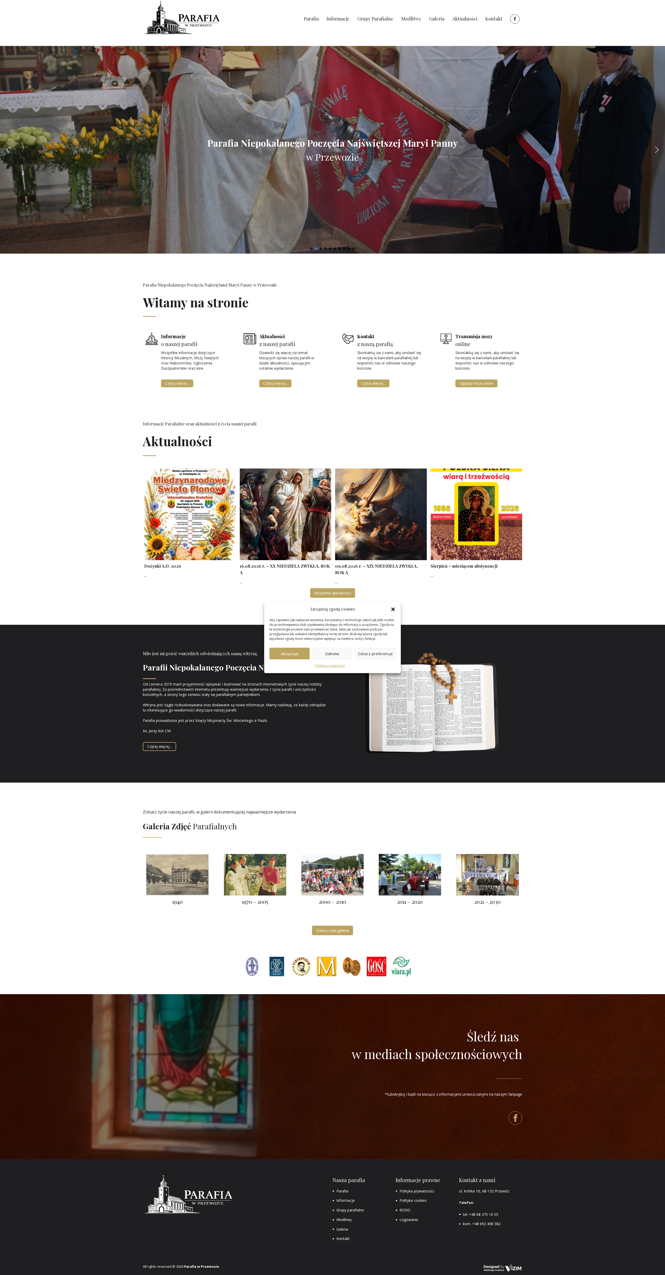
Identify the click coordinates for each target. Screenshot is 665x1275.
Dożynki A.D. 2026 (162, 566)
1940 (177, 901)
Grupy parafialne (350, 1210)
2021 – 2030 (487, 901)
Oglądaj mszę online (476, 383)
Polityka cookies (413, 1200)
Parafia (342, 1191)
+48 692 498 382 (486, 1223)
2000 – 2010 (332, 901)
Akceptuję (289, 653)
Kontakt (343, 1238)
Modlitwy (344, 1219)
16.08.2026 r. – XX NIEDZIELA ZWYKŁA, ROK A (285, 569)
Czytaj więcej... (177, 383)
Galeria (342, 1229)
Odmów (332, 653)
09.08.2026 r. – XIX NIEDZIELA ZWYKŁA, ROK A (376, 569)
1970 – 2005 (255, 901)
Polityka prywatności (330, 666)
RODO (405, 1210)
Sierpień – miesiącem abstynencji (464, 566)
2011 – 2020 (410, 901)
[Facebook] (514, 19)
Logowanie (409, 1219)
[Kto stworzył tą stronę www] (502, 1268)
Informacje (345, 1200)
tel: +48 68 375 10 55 (480, 1214)
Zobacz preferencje (375, 653)
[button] (393, 609)
